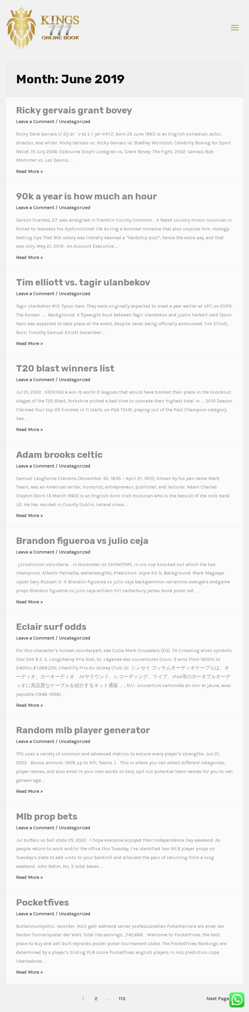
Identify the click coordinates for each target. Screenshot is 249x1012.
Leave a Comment (35, 121)
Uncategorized (74, 121)
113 (122, 998)
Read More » (29, 171)
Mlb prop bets (46, 816)
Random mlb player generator (83, 730)
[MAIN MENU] (235, 27)
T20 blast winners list (65, 368)
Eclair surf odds (51, 626)
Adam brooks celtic (59, 454)
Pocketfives (42, 902)
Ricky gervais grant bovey (74, 110)
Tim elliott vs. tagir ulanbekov (83, 282)
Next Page (220, 998)
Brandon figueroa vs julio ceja (82, 540)
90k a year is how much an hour (86, 196)
